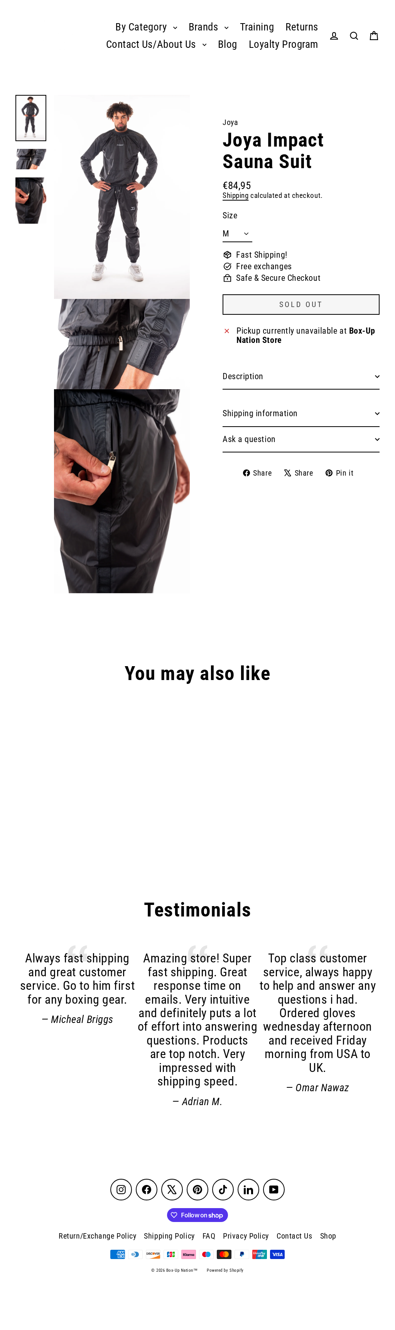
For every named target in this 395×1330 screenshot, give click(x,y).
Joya (230, 122)
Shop (328, 1236)
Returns (301, 27)
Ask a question (249, 439)
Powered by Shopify (225, 1270)
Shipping (235, 195)
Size (230, 215)
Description (243, 376)
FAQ (209, 1236)
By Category (142, 27)
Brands (205, 27)
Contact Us (294, 1236)
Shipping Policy (169, 1236)
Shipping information (260, 413)
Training (257, 27)
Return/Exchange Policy (97, 1236)
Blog (227, 44)
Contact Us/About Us (152, 44)
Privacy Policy (246, 1236)
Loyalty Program (283, 44)
